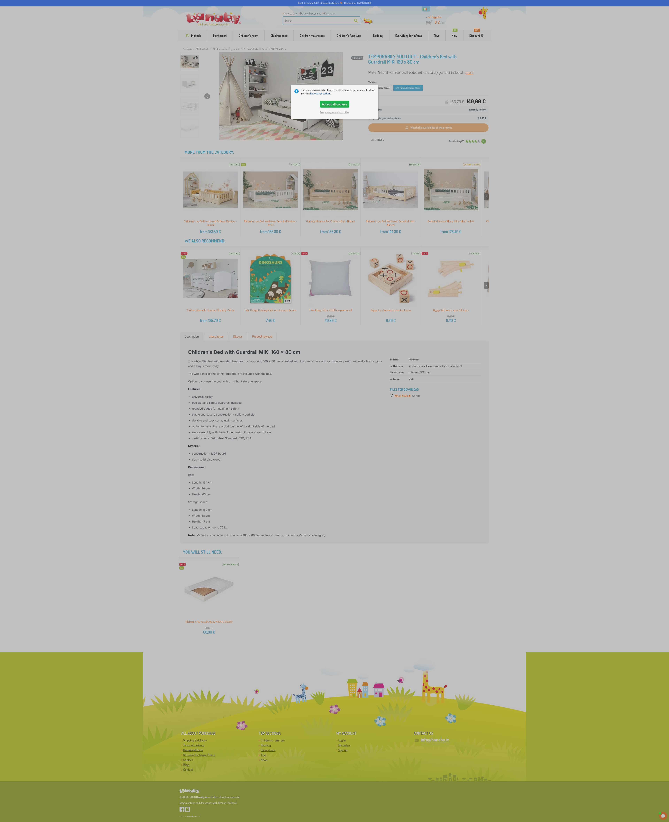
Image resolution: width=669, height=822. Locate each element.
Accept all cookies (334, 104)
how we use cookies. (320, 93)
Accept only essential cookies (334, 112)
